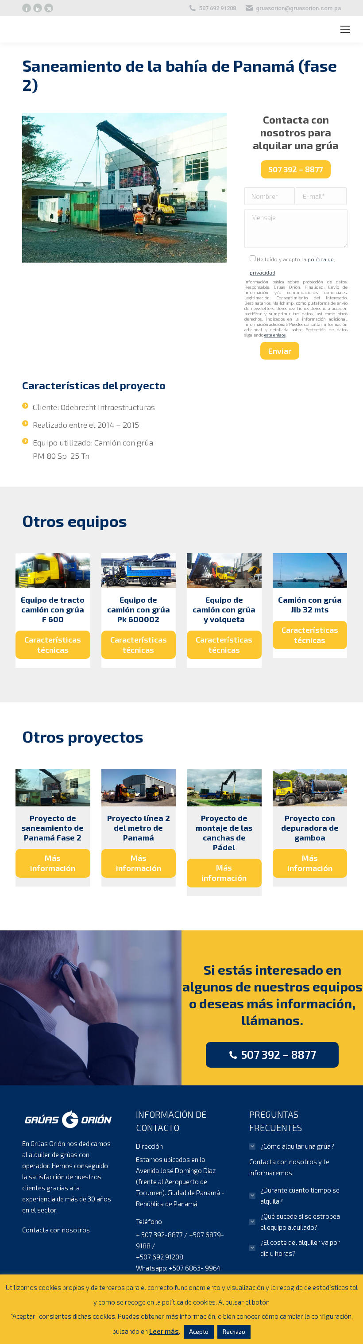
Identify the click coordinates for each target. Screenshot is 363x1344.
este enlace (275, 334)
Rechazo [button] (234, 1331)
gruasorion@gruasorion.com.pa (298, 8)
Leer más (164, 1331)
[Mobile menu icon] (345, 29)
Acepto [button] (199, 1331)
